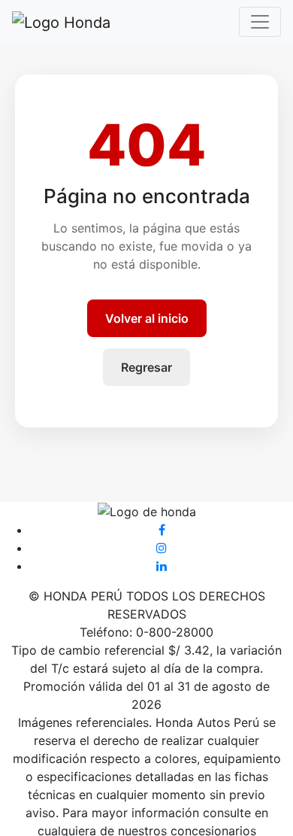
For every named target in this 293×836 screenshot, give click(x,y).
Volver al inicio (147, 318)
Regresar (146, 367)
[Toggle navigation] (260, 22)
